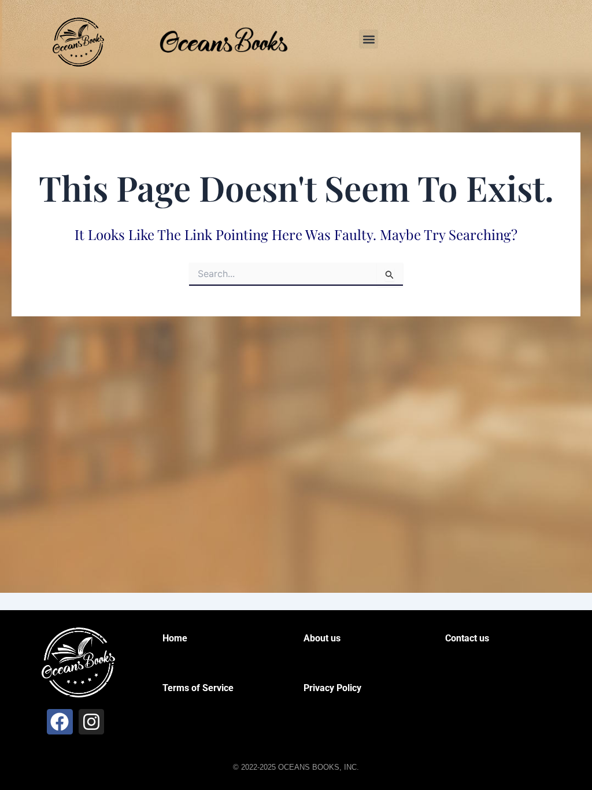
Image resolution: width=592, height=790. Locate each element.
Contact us (467, 638)
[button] (368, 39)
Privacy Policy (332, 687)
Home (174, 638)
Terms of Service (198, 687)
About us (322, 638)
